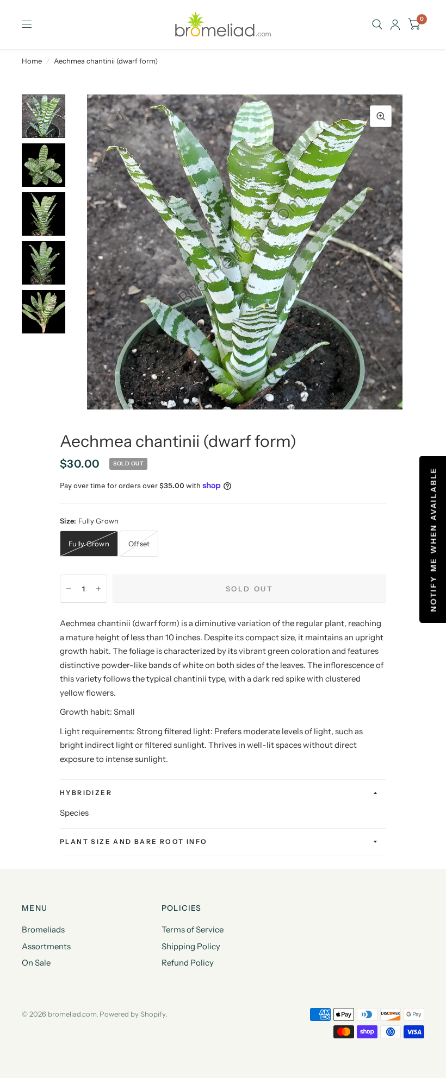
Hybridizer (86, 793)
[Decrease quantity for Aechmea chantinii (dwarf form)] (68, 588)
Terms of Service (193, 929)
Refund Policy (188, 962)
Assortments (46, 946)
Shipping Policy (191, 946)
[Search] (377, 24)
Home (32, 60)
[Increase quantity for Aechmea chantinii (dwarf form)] (98, 588)
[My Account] (395, 24)
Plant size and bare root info (134, 841)
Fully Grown (89, 543)
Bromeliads (43, 929)
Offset (139, 543)
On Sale (36, 962)
